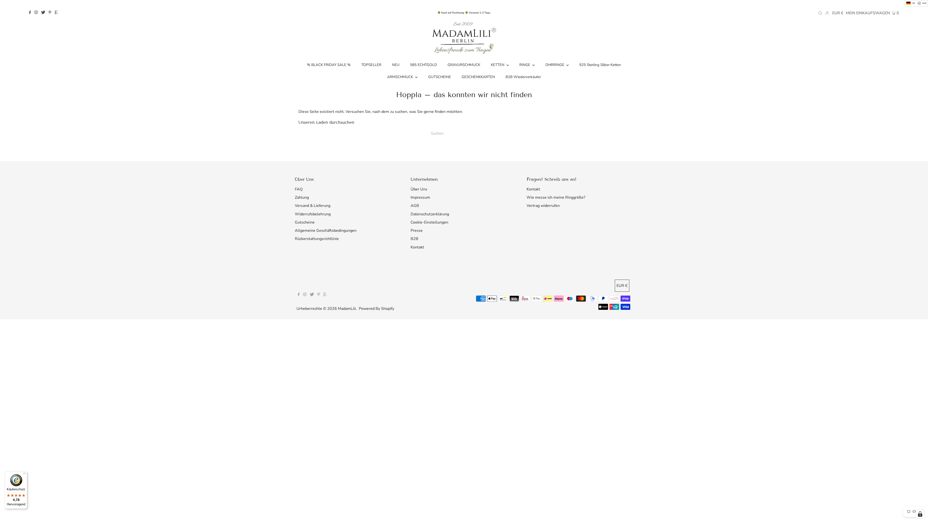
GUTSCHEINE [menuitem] (439, 76)
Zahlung (302, 197)
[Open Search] (820, 13)
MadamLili (347, 308)
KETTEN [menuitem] (498, 64)
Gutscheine (305, 222)
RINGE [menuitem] (525, 64)
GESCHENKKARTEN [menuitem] (478, 76)
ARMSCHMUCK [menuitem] (400, 76)
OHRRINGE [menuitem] (555, 64)
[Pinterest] (49, 13)
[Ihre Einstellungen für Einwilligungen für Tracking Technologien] (920, 514)
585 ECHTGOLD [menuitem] (423, 64)
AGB (415, 205)
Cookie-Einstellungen (429, 222)
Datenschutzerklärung (430, 214)
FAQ (299, 189)
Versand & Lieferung (312, 205)
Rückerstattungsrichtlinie (317, 238)
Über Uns (419, 189)
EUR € (837, 13)
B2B (414, 238)
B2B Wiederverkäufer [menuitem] (523, 76)
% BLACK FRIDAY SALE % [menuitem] (329, 64)
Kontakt (417, 247)
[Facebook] (30, 13)
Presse (417, 230)
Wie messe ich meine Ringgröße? (556, 197)
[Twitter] (43, 13)
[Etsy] (56, 13)
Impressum (420, 197)
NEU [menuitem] (395, 64)
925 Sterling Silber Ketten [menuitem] (600, 64)
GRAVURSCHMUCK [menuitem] (464, 64)
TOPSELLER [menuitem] (371, 64)
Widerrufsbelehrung (313, 214)
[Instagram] (36, 13)
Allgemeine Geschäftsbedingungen (325, 230)
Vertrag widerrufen (543, 205)
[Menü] (24, 474)
